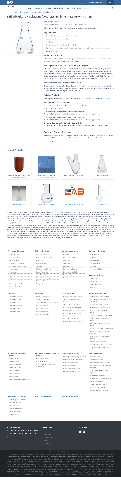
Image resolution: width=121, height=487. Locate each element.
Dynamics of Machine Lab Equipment (101, 328)
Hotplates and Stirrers (70, 269)
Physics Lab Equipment (16, 251)
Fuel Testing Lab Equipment (98, 341)
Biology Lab (39, 284)
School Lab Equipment (16, 408)
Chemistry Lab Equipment (98, 251)
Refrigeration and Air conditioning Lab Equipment (101, 324)
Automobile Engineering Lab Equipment (98, 311)
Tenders (48, 8)
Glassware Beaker (14, 302)
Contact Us (58, 8)
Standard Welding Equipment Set (100, 362)
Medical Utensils (14, 361)
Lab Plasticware (14, 414)
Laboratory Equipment (70, 275)
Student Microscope (42, 299)
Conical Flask (106, 98)
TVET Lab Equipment (96, 353)
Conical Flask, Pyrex (92, 98)
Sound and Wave (14, 269)
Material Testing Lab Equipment (100, 296)
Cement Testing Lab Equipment (73, 321)
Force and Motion (14, 254)
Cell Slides (39, 266)
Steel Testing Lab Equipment (72, 304)
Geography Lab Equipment (17, 399)
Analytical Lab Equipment (71, 353)
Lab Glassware (24, 12)
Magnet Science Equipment (17, 278)
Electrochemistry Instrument (72, 371)
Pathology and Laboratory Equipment (74, 357)
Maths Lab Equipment (96, 275)
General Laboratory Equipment (72, 359)
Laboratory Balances (69, 257)
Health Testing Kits (42, 272)
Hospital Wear (13, 376)
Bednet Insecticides (42, 358)
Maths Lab (93, 278)
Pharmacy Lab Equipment (71, 362)
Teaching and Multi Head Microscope (47, 302)
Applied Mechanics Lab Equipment (100, 307)
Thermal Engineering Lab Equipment (101, 315)
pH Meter (93, 266)
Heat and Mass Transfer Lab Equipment (98, 319)
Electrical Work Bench (96, 359)
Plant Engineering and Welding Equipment (98, 372)
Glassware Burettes (15, 296)
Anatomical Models (15, 411)
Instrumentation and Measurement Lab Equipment (100, 300)
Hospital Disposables (15, 364)
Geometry (93, 287)
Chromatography (95, 254)
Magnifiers (39, 260)
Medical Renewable (15, 367)
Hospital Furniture (14, 358)
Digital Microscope (42, 311)
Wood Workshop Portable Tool (99, 375)
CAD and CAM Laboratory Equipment (101, 344)
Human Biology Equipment (44, 257)
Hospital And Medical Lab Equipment (17, 354)
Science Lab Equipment (70, 396)
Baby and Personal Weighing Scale (19, 379)
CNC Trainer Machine (96, 381)
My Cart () (76, 8)
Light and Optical (14, 287)
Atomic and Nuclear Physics (17, 266)
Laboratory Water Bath (70, 272)
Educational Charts (15, 403)
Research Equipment (69, 365)
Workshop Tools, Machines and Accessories (99, 332)
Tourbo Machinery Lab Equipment (100, 347)
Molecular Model (41, 281)
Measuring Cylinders (15, 305)
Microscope (39, 293)
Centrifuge (66, 260)
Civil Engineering (68, 293)
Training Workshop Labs (97, 384)
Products (38, 8)
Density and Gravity (15, 260)
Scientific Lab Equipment (44, 396)
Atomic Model (94, 260)
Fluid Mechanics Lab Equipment (99, 304)
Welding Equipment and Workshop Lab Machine (100, 366)
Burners (65, 278)
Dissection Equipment (43, 254)
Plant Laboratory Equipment (44, 278)
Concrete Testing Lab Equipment (73, 296)
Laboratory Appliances (70, 251)
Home (29, 8)
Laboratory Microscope (43, 296)
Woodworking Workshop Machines (100, 378)
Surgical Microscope (42, 305)
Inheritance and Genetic (43, 269)
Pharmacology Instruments (71, 368)
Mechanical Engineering (97, 293)
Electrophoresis (41, 263)
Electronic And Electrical (16, 263)
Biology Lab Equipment (43, 251)
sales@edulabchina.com (17, 437)
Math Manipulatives (96, 284)
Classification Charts (42, 275)
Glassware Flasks (36, 12)
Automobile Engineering (97, 387)
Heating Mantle (68, 266)
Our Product (15, 12)
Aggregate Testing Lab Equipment (73, 310)
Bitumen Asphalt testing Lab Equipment (71, 314)
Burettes (93, 257)
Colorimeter (67, 263)
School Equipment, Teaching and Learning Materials (45, 365)
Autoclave (66, 254)
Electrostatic (13, 272)
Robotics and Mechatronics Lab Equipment (99, 337)
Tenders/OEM (48, 437)
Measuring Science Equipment (18, 284)
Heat (10, 281)
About (110, 2)
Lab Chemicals (13, 405)
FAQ (67, 8)
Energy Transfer (14, 275)
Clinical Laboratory (42, 361)
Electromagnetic (14, 257)
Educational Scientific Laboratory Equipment (47, 354)
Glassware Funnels (15, 308)
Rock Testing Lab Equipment (72, 307)
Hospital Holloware (15, 370)
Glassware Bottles (15, 299)
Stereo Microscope (42, 308)
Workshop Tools (95, 357)
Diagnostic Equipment (16, 373)
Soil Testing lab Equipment (71, 318)
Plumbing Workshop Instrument (99, 390)
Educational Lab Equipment (17, 396)
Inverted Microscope (42, 314)
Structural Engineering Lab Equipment (70, 300)
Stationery (93, 281)
